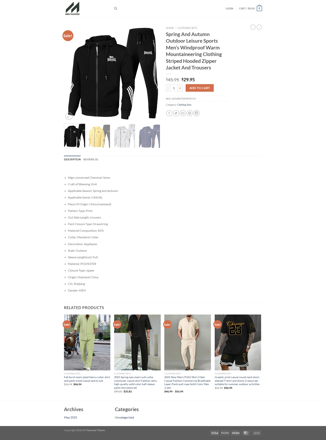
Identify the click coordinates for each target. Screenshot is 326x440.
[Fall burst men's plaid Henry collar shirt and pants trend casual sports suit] (87, 342)
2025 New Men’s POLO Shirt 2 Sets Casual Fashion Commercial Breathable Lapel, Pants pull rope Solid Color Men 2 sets (187, 382)
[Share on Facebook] (169, 113)
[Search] (115, 8)
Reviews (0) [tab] (90, 159)
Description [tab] (72, 159)
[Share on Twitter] (176, 113)
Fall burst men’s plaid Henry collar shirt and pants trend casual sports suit (87, 378)
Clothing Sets (187, 27)
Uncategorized (124, 417)
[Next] (153, 72)
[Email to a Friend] (183, 113)
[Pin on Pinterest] (190, 113)
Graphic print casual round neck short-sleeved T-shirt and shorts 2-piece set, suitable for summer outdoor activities (237, 380)
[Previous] (70, 72)
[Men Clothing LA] (86, 8)
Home (170, 27)
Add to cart (199, 88)
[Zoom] (69, 116)
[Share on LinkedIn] (196, 113)
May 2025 (70, 417)
